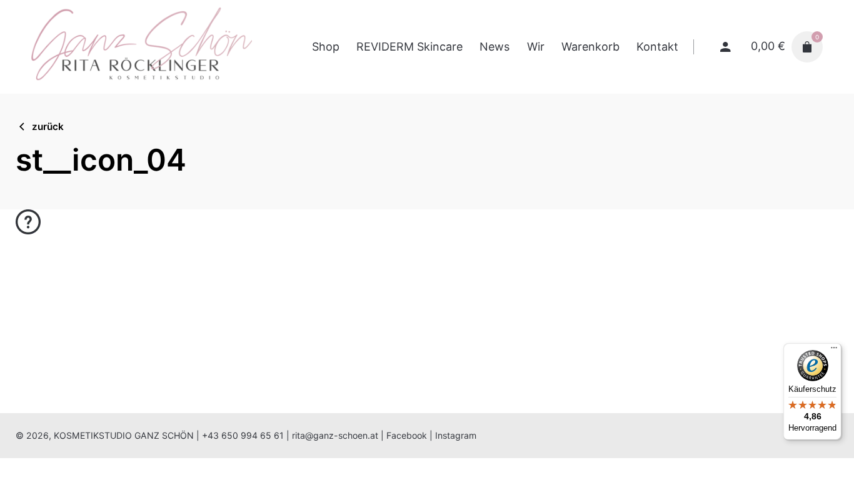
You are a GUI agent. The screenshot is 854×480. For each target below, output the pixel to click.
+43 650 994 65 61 (243, 435)
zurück (48, 126)
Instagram (455, 435)
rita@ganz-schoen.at (335, 435)
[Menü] (833, 350)
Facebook (406, 435)
